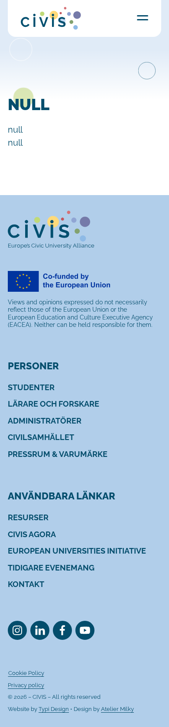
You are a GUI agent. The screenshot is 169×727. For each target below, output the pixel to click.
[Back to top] (148, 706)
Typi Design (54, 709)
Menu (142, 17)
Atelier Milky (117, 709)
